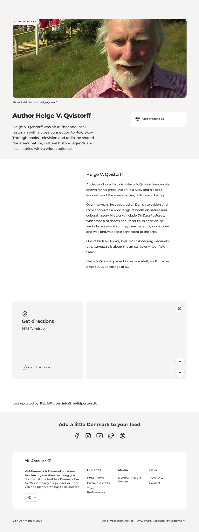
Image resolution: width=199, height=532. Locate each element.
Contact (154, 483)
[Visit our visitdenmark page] (99, 435)
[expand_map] (179, 309)
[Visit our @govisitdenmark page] (111, 435)
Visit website (151, 119)
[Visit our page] (88, 435)
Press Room (95, 477)
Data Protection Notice (117, 520)
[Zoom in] (180, 361)
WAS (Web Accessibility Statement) (162, 520)
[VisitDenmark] (38, 460)
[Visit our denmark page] (76, 435)
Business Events (98, 483)
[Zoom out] (180, 372)
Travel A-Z (156, 477)
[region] (136, 340)
